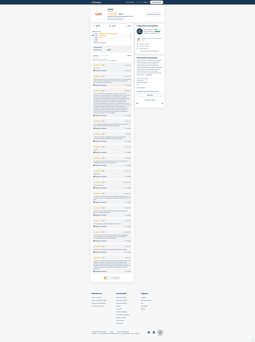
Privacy (112, 331)
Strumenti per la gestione (122, 315)
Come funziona (130, 2)
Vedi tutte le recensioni (100, 43)
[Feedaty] (96, 2)
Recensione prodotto (121, 300)
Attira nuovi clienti (96, 297)
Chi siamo (139, 2)
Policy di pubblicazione (123, 331)
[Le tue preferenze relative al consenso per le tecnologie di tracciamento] (252, 339)
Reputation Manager (121, 312)
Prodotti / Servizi (104, 55)
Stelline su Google (120, 317)
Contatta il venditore (149, 100)
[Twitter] (162, 103)
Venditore (95, 55)
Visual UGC (119, 309)
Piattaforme (119, 323)
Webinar (143, 309)
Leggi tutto (149, 75)
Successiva (116, 278)
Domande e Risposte (121, 303)
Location (118, 306)
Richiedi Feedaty (156, 2)
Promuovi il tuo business (98, 306)
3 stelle (96, 37)
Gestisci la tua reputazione (99, 303)
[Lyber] (98, 14)
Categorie (143, 297)
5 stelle (96, 34)
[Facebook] (137, 103)
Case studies (144, 306)
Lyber (110, 9)
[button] (150, 39)
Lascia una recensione (154, 14)
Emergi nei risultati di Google (99, 300)
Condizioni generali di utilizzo (99, 331)
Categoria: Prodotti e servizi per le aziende (148, 91)
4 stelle (96, 35)
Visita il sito (150, 95)
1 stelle (95, 41)
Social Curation (120, 320)
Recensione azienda (121, 297)
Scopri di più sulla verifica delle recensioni (149, 51)
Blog (142, 303)
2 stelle (96, 39)
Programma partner (146, 300)
